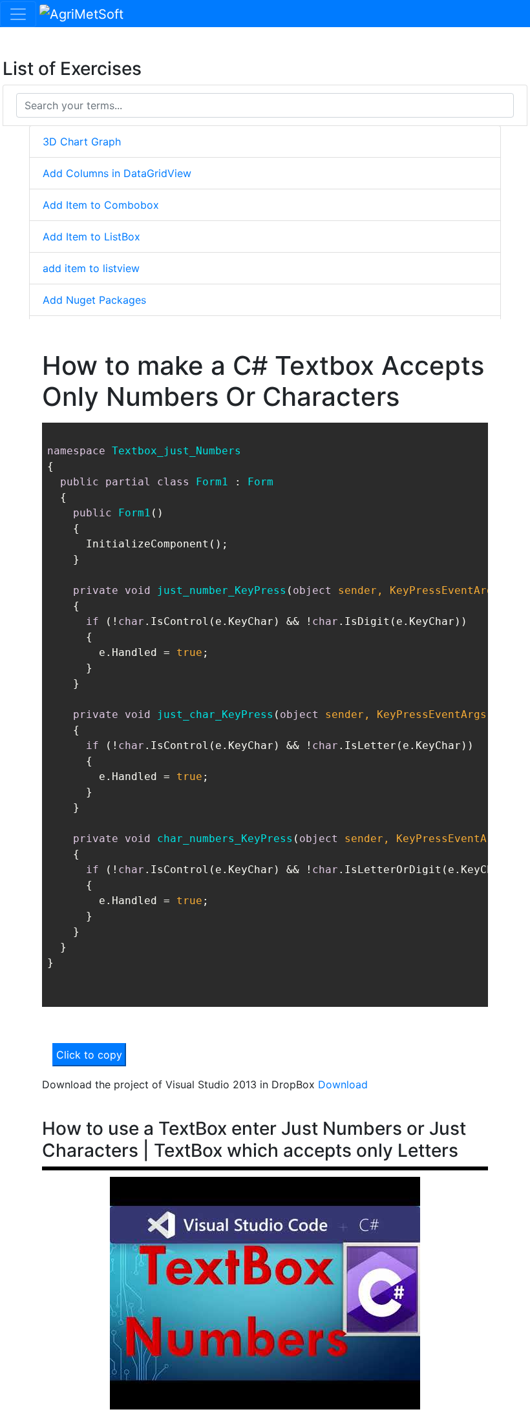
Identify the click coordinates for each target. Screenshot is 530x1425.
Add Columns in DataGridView (117, 173)
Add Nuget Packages (94, 299)
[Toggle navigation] (18, 14)
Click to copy (89, 1054)
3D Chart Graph (82, 141)
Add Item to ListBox (91, 236)
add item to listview (91, 268)
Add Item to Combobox (101, 204)
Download (343, 1084)
